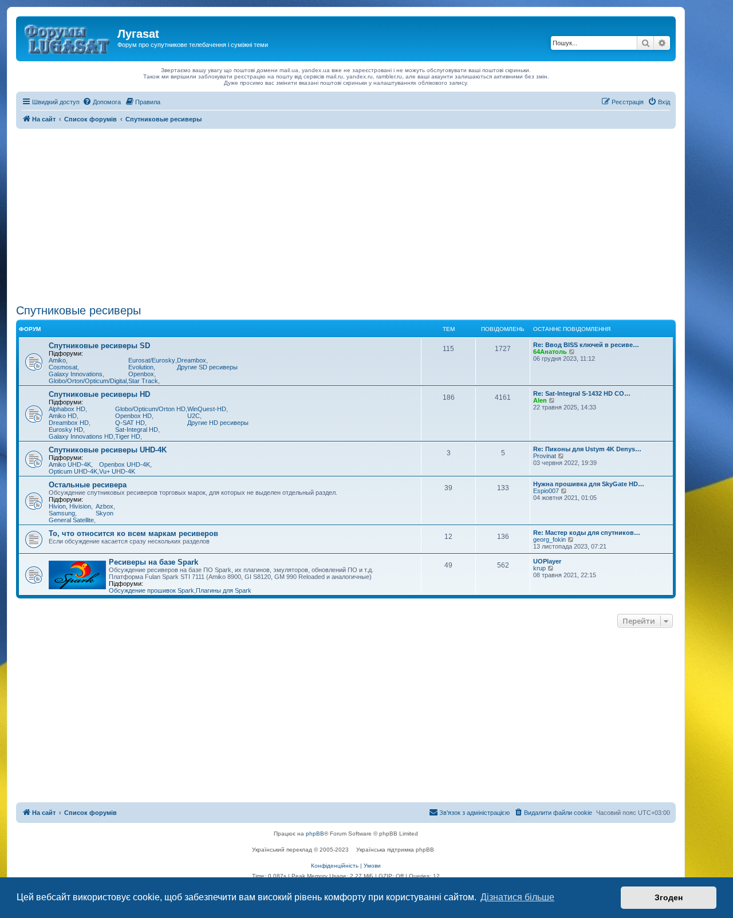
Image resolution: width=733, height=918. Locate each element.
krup (539, 568)
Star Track (143, 380)
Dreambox (191, 360)
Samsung (62, 513)
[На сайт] (68, 37)
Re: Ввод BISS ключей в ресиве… (586, 344)
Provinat (544, 455)
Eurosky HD (66, 429)
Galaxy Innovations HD (81, 436)
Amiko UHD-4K (70, 464)
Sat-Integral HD (136, 429)
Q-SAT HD (130, 422)
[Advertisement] (346, 215)
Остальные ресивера (88, 484)
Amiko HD (63, 415)
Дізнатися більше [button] (517, 897)
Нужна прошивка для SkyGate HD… (588, 483)
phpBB (315, 833)
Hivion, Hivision (70, 506)
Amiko (57, 360)
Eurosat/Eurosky (151, 360)
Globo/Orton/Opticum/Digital (88, 380)
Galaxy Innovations (76, 374)
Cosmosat (63, 367)
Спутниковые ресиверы (78, 310)
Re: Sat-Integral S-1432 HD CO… (581, 393)
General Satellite (71, 520)
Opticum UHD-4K (73, 471)
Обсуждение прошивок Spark (151, 590)
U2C (193, 415)
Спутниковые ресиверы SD (99, 345)
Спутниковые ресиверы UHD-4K (108, 450)
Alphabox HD (67, 408)
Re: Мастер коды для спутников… (586, 532)
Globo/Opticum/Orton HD (150, 408)
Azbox (104, 506)
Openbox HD (133, 415)
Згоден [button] (669, 897)
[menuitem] (101, 102)
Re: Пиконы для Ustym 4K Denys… (587, 449)
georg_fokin (549, 539)
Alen (540, 400)
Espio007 (546, 490)
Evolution (140, 367)
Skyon (104, 513)
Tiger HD (127, 436)
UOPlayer (547, 561)
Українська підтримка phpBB (395, 849)
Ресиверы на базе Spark (153, 562)
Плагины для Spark (223, 590)
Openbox (141, 374)
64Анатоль (550, 351)
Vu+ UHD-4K (117, 471)
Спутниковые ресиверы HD (99, 394)
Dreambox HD (69, 422)
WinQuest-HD (206, 408)
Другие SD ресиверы (207, 367)
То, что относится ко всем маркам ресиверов (133, 533)
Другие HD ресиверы (218, 422)
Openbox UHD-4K (124, 464)
